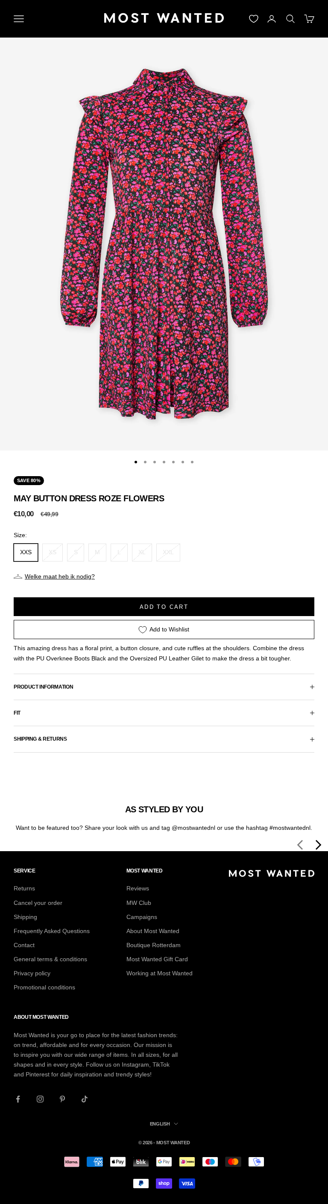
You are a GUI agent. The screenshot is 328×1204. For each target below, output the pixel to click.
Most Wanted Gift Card (157, 959)
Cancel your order (38, 902)
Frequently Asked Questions (52, 931)
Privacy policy (32, 973)
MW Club (138, 902)
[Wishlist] (253, 19)
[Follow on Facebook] (18, 1099)
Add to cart (164, 607)
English (160, 1123)
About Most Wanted (152, 931)
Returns (24, 888)
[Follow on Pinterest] (62, 1099)
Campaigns (141, 916)
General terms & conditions (50, 959)
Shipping (25, 916)
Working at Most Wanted (159, 973)
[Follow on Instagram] (40, 1099)
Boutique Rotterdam (153, 945)
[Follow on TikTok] (84, 1099)
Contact (24, 945)
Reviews (137, 888)
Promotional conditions (44, 987)
